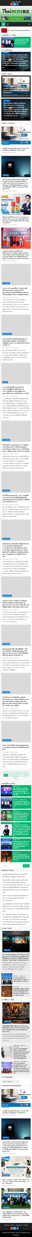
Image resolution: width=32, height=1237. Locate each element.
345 (10, 775)
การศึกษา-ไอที (7, 1021)
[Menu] (7, 24)
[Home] (3, 24)
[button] (7, 24)
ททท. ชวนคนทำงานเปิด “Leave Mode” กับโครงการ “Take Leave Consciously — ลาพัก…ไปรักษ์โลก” (15, 898)
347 (19, 775)
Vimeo (13, 1225)
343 (27, 772)
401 (26, 775)
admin (23, 69)
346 (14, 775)
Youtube (6, 1225)
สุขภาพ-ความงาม (7, 333)
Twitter (25, 1225)
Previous (6, 772)
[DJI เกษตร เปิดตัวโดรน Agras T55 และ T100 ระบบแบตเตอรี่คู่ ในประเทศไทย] (6, 979)
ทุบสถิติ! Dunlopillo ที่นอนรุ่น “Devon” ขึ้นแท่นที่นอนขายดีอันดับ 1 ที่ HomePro (15, 90)
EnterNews (25, 1232)
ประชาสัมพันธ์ (14, 60)
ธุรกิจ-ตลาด (6, 85)
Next (16, 778)
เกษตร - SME (7, 950)
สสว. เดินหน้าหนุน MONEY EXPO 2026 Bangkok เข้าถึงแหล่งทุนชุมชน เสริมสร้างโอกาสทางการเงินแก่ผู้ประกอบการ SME (21, 791)
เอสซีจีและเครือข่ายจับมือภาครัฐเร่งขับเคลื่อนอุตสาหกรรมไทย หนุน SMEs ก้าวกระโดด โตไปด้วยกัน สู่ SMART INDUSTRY (21, 845)
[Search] (29, 24)
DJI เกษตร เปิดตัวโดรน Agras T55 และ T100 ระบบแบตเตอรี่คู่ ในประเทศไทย (21, 979)
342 (23, 772)
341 (18, 772)
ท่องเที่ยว (5, 382)
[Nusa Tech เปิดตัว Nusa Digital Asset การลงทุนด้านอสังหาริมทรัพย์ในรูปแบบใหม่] (16, 731)
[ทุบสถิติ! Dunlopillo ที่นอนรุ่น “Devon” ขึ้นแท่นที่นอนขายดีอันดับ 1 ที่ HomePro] (16, 135)
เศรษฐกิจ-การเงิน (6, 740)
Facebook (19, 1225)
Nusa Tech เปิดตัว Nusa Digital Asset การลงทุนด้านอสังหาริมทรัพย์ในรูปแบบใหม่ (16, 747)
